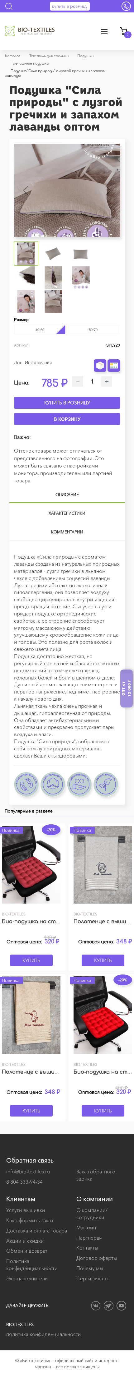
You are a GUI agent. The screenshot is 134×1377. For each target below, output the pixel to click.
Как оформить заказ (29, 1220)
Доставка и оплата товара (36, 1230)
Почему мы (89, 1268)
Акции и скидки (25, 1241)
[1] (100, 353)
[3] (109, 353)
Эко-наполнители (27, 1278)
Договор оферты (96, 1258)
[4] (113, 353)
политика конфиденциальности (43, 1334)
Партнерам (89, 1238)
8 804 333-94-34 (24, 1182)
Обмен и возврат (26, 1251)
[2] (105, 353)
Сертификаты (92, 1278)
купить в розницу (70, 6)
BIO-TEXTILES (20, 1324)
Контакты (87, 1248)
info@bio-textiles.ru (28, 1171)
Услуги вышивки (25, 1210)
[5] (118, 353)
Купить (31, 960)
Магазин (86, 1227)
